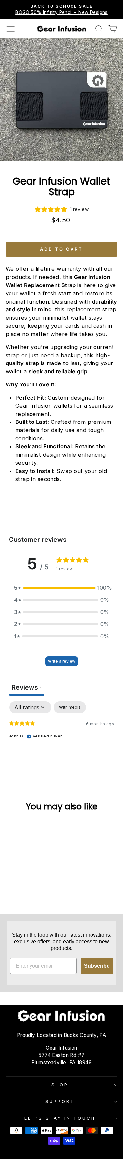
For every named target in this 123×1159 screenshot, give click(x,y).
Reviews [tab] (26, 687)
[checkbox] (70, 707)
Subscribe (97, 966)
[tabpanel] (61, 743)
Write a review (61, 661)
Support (59, 1101)
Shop (60, 1084)
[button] (61, 588)
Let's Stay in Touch (60, 1118)
